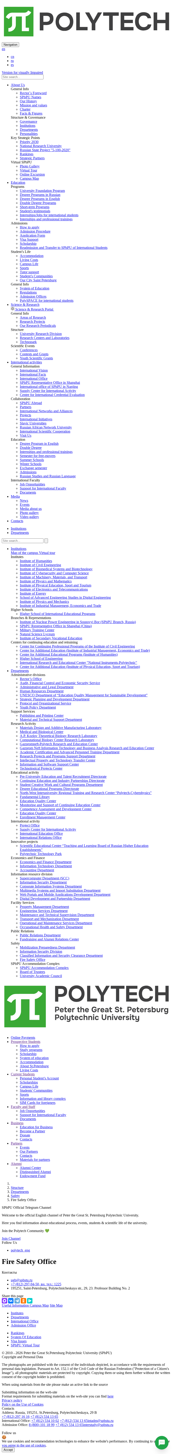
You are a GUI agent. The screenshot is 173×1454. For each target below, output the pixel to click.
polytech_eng (20, 1250)
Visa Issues (19, 1341)
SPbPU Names (30, 97)
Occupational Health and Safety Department (51, 927)
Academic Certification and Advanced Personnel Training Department (69, 752)
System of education (34, 1058)
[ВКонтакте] (11, 1300)
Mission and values (33, 105)
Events (25, 505)
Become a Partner (32, 1131)
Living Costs (29, 260)
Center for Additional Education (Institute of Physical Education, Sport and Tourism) (80, 667)
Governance (28, 121)
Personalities (29, 134)
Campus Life (29, 264)
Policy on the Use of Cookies (22, 1404)
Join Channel (11, 1238)
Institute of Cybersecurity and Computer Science (54, 573)
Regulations (28, 292)
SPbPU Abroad (31, 403)
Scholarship (28, 243)
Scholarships (29, 1082)
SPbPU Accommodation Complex (44, 968)
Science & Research (25, 304)
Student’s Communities (36, 276)
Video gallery (29, 517)
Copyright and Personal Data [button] (22, 1357)
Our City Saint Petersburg (38, 280)
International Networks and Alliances (46, 411)
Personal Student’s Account (39, 1078)
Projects (25, 415)
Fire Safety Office (32, 959)
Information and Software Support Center (49, 764)
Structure (17, 1188)
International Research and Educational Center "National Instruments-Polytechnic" (78, 663)
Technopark (28, 342)
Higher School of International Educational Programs (57, 614)
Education (18, 182)
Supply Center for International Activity (48, 391)
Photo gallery (29, 513)
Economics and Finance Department (45, 862)
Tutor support (29, 272)
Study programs (31, 1050)
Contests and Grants (34, 354)
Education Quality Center (38, 801)
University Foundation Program (42, 191)
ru (12, 61)
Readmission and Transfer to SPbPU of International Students (63, 248)
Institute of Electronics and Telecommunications (54, 589)
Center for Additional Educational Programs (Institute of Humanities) (69, 654)
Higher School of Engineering (41, 658)
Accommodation (31, 256)
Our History (28, 101)
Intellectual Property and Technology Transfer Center (57, 760)
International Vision (34, 370)
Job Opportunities (32, 484)
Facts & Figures (31, 113)
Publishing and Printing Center (42, 715)
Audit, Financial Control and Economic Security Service (60, 683)
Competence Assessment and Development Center (55, 809)
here (110, 1396)
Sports (24, 268)
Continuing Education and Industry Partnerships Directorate (62, 780)
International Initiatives (36, 419)
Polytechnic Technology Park (41, 854)
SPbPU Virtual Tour (25, 1345)
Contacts (17, 521)
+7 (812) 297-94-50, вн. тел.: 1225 (36, 1284)
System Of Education (26, 1337)
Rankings (26, 154)
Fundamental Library (35, 797)
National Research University (41, 146)
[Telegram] (17, 1300)
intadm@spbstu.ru (101, 1421)
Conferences (29, 350)
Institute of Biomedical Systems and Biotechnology (56, 569)
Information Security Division (41, 951)
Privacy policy (12, 1400)
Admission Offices (33, 296)
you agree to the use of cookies (24, 1445)
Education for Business (36, 1127)
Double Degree (31, 448)
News (24, 500)
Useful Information (16, 1305)
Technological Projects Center (41, 768)
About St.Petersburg (34, 1066)
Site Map (56, 1305)
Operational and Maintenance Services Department (56, 923)
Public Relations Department (40, 935)
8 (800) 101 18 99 (42, 1425)
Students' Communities (36, 1090)
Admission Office (23, 1325)
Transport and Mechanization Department (49, 919)
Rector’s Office (31, 679)
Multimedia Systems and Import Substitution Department (60, 890)
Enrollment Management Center (42, 817)
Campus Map (29, 178)
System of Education (34, 288)
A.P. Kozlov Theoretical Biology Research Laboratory (58, 736)
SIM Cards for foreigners (37, 1103)
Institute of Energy (33, 593)
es (12, 65)
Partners (25, 407)
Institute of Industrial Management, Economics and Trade (60, 606)
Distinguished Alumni (35, 1172)
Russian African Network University (46, 427)
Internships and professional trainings (46, 219)
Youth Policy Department (38, 707)
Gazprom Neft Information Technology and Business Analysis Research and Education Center (87, 748)
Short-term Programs (34, 207)
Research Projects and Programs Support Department (57, 756)
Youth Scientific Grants (36, 358)
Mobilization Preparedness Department (47, 947)
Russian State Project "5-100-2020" (45, 150)
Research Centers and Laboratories (44, 338)
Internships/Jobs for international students (49, 215)
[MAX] (4, 1300)
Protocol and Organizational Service (45, 703)
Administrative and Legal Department (46, 687)
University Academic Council (41, 976)
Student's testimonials (35, 211)
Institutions (27, 125)
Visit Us (25, 435)
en (3, 49)
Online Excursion (32, 174)
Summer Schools (32, 460)
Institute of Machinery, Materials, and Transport (53, 577)
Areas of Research (33, 317)
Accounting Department (37, 870)
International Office (34, 378)
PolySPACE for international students (46, 300)
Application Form (32, 235)
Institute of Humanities (36, 561)
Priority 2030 (29, 142)
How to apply (29, 227)
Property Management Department (44, 907)
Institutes (17, 1313)
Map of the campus (24, 553)
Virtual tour (46, 553)
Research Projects (32, 321)
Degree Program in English (39, 443)
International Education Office (41, 833)
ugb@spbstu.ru (21, 1280)
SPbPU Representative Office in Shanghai (50, 382)
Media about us (31, 509)
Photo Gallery (30, 166)
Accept (8, 1450)
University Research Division (41, 334)
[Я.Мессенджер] (29, 1300)
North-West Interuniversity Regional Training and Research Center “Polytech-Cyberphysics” (86, 793)
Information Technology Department (46, 866)
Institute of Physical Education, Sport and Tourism (55, 585)
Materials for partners (35, 1160)
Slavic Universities (33, 423)
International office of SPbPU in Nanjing (49, 387)
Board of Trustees (32, 972)
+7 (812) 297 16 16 (16, 1417)
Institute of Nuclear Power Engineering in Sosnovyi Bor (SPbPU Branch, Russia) (78, 622)
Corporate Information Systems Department (51, 886)
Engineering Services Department (44, 911)
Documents (28, 492)
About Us (18, 85)
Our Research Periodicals (38, 326)
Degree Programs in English (40, 199)
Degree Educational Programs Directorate (49, 789)
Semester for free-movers (37, 456)
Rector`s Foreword (33, 93)
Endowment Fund (33, 1176)
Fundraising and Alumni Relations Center (49, 939)
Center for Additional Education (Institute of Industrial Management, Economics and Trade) (85, 650)
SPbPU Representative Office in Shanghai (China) (56, 626)
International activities (26, 362)
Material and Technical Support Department (51, 719)
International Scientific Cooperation (45, 431)
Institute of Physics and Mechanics (44, 601)
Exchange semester (33, 468)
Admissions (28, 472)
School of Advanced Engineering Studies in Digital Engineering (65, 597)
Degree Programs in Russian (40, 195)
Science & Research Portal (34, 309)
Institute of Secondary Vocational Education (51, 638)
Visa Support (29, 239)
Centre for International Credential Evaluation (52, 395)
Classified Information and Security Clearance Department (61, 955)
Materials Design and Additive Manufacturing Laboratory (61, 728)
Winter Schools (30, 464)
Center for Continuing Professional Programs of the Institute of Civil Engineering (77, 646)
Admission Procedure (35, 231)
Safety (15, 1196)
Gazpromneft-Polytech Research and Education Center (59, 744)
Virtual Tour (28, 170)
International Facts (33, 374)
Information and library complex (43, 1099)
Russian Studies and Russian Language (48, 476)
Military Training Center (37, 630)
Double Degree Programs (38, 203)
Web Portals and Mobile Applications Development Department (65, 894)
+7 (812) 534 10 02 (45, 1421)
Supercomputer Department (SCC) (44, 878)
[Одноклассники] (23, 1300)
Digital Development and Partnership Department (55, 898)
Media (15, 496)
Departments (29, 130)
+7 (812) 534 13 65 (44, 1417)
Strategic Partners (32, 158)
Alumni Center (30, 1168)
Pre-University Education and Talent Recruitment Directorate (63, 776)
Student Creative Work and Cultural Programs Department (61, 785)
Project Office (30, 825)
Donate (25, 1135)
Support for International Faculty (43, 488)
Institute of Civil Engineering (40, 565)
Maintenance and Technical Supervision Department (57, 915)
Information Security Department (43, 882)
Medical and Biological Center (41, 732)
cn (12, 57)
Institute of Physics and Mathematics (46, 581)
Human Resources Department (42, 691)
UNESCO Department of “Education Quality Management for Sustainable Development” (84, 695)
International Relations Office (41, 837)
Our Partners (29, 1151)
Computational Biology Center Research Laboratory (57, 740)
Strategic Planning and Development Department (54, 699)
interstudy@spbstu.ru (98, 1425)
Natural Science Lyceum (37, 634)
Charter (25, 109)
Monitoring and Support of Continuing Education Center (60, 805)
